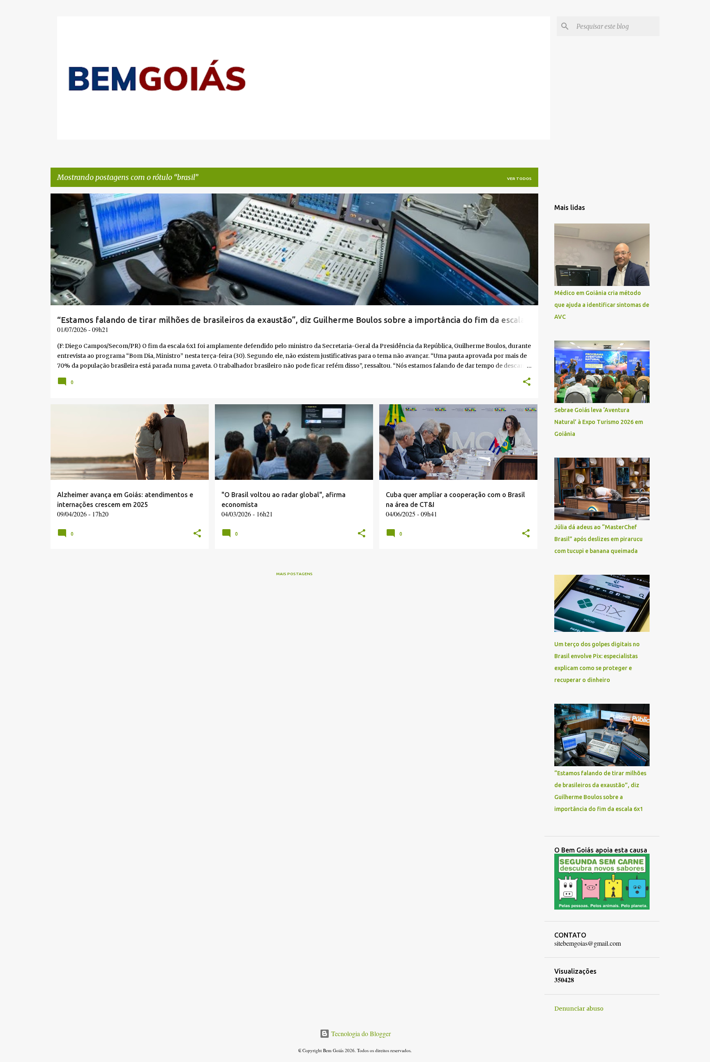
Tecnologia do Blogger (360, 1033)
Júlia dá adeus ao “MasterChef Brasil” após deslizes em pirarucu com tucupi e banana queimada (598, 539)
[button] (527, 382)
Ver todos (519, 178)
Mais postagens (294, 573)
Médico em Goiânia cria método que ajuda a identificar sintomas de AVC (601, 305)
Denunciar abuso (579, 1008)
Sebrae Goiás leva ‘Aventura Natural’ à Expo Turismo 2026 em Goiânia (598, 422)
